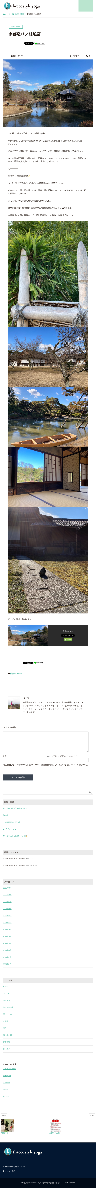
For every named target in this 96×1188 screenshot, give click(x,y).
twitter (5, 1089)
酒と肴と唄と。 (9, 1035)
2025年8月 (7, 895)
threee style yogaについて (15, 1166)
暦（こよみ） (8, 1014)
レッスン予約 (10, 1171)
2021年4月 (7, 943)
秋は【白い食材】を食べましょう (16, 808)
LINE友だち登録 (9, 1069)
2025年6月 (7, 902)
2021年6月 (7, 929)
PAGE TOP (91, 1150)
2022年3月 (7, 916)
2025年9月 (7, 888)
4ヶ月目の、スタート (11, 829)
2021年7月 (7, 923)
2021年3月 (7, 950)
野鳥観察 (6, 1042)
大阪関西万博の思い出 (11, 822)
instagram (7, 1076)
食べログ (6, 1049)
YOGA (5, 987)
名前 (4, 756)
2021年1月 (7, 964)
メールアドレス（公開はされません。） (62, 756)
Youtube (6, 1096)
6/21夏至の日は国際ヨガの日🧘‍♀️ (15, 836)
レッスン (6, 1000)
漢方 (4, 1028)
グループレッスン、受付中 (13, 858)
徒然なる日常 (16, 673)
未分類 (5, 1021)
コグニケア (7, 993)
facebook (6, 1083)
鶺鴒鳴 (5, 815)
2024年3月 (7, 909)
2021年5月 (7, 936)
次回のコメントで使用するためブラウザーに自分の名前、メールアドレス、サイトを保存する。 (46, 765)
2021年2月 (7, 957)
